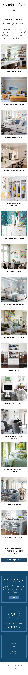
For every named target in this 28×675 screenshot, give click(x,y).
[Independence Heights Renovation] (14, 192)
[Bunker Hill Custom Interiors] (14, 424)
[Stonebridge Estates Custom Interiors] (14, 458)
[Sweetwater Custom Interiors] (14, 92)
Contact (14, 651)
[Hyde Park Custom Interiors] (14, 391)
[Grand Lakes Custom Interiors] (14, 292)
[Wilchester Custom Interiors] (14, 125)
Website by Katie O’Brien (14, 672)
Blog (14, 641)
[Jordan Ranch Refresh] (14, 492)
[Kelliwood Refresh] (14, 358)
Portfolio (14, 646)
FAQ (14, 648)
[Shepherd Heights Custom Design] (14, 325)
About (14, 638)
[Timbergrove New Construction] (14, 158)
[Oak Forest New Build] (14, 59)
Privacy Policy (10, 668)
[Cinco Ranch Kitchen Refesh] (14, 525)
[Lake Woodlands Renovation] (14, 226)
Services (14, 643)
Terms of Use (18, 668)
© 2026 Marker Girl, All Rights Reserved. (14, 665)
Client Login (14, 653)
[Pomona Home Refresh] (14, 259)
